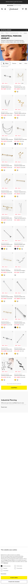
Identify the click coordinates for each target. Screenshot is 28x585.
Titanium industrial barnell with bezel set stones (20, 192)
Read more (4, 407)
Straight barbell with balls (20, 139)
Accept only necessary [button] (14, 581)
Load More (14, 387)
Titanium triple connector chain (7, 139)
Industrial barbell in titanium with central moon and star (6, 323)
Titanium (14, 63)
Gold (20, 63)
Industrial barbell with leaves (6, 349)
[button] (14, 574)
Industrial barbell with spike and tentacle (19, 375)
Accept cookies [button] (14, 577)
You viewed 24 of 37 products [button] (14, 383)
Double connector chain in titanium (7, 113)
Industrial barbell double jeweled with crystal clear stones (7, 296)
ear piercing (17, 404)
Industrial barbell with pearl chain (6, 192)
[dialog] (14, 566)
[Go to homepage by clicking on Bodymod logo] (14, 9)
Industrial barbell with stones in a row (19, 296)
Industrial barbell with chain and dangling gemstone (19, 165)
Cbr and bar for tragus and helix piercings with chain (20, 270)
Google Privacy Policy (9, 560)
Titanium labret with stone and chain (20, 113)
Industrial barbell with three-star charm (19, 349)
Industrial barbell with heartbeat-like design (6, 375)
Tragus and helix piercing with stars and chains (20, 218)
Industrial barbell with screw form (19, 323)
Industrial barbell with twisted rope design (19, 244)
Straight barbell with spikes (6, 87)
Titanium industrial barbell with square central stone (5, 270)
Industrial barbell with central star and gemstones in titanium (6, 165)
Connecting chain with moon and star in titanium (20, 87)
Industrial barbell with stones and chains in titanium (6, 218)
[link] (15, 91)
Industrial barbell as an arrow (6, 244)
